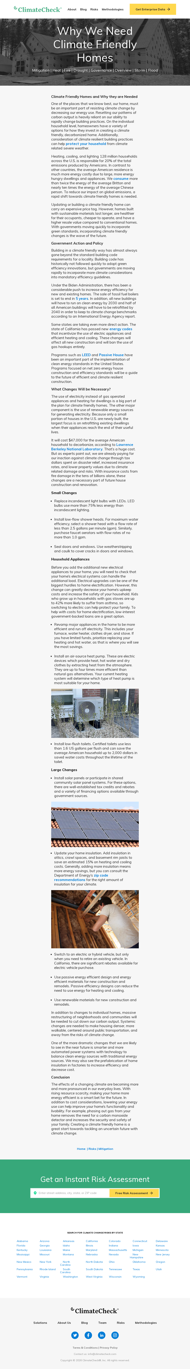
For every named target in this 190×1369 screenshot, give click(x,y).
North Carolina (65, 1263)
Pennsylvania (25, 1269)
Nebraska (92, 1254)
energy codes (120, 329)
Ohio (112, 1262)
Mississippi (23, 1254)
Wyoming (139, 1276)
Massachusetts (118, 1250)
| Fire (66, 70)
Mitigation (41, 70)
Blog (83, 9)
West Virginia (94, 1276)
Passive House (111, 355)
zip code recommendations (81, 877)
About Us (64, 1322)
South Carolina (65, 1271)
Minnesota (162, 1250)
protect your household (86, 143)
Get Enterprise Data (150, 9)
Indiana (113, 1245)
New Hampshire (136, 1256)
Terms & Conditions (85, 1347)
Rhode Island (48, 1269)
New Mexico (24, 1262)
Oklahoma (139, 1262)
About (72, 9)
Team (102, 1322)
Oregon (160, 1262)
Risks (94, 9)
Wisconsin (115, 1276)
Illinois (89, 1245)
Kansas (160, 1245)
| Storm (139, 70)
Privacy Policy (109, 1347)
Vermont (22, 1276)
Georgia (45, 1245)
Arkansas (68, 1241)
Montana (68, 1254)
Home (81, 1148)
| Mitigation (105, 1148)
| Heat (56, 70)
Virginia (44, 1276)
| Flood (152, 70)
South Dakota (94, 1269)
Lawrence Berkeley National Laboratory (92, 446)
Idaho (66, 1245)
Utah (159, 1269)
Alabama (22, 1241)
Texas (136, 1269)
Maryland (91, 1250)
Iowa (136, 1245)
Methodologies (113, 9)
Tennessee (115, 1269)
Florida (21, 1245)
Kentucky (22, 1250)
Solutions (40, 1322)
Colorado (115, 1241)
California (92, 1241)
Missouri (45, 1254)
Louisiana (45, 1250)
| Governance (101, 70)
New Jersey (163, 1254)
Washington (70, 1276)
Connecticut (140, 1241)
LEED (86, 355)
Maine (66, 1250)
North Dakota (94, 1262)
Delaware (162, 1241)
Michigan (138, 1250)
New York (45, 1262)
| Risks (91, 1148)
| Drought (80, 70)
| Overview (122, 70)
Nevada (114, 1254)
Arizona (44, 1241)
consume (121, 178)
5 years (82, 298)
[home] (38, 9)
